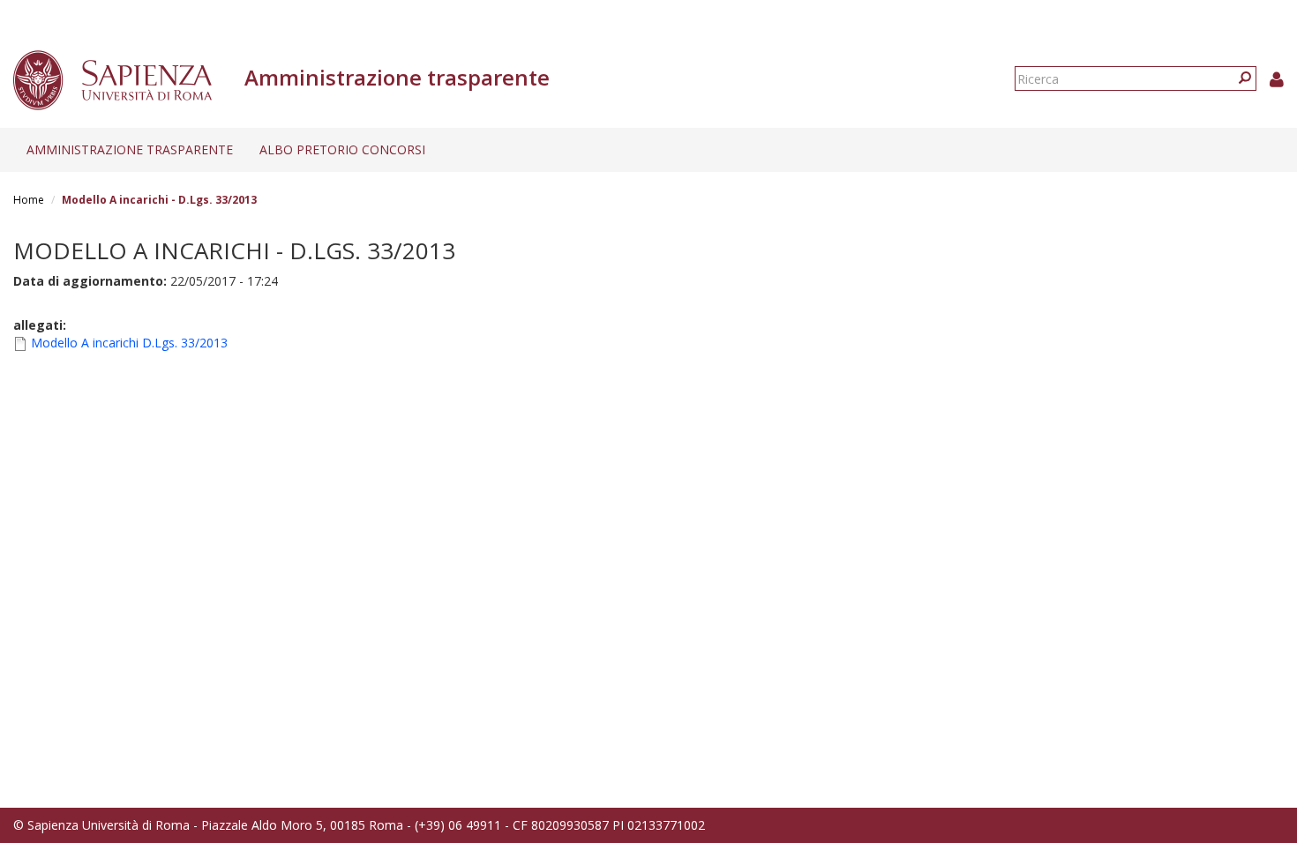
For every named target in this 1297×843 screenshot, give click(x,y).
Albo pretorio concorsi (342, 149)
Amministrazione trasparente (129, 149)
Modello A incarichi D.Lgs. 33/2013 (129, 342)
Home (28, 199)
